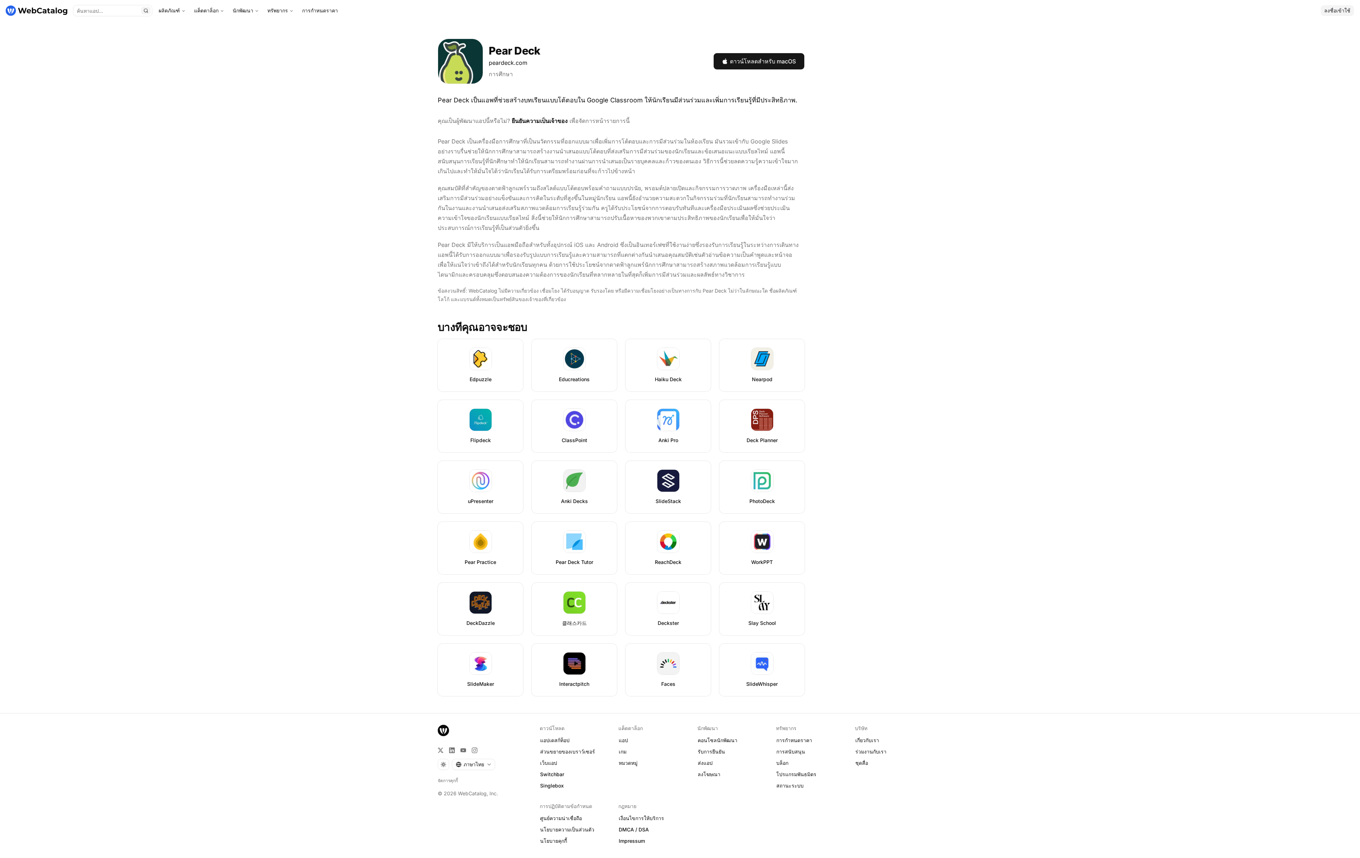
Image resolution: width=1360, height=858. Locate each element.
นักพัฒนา (243, 10)
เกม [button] (623, 752)
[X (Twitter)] (440, 750)
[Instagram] (474, 750)
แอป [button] (623, 740)
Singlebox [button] (552, 786)
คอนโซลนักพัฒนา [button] (717, 740)
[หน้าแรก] (36, 10)
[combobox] (473, 764)
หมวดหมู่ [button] (628, 763)
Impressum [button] (632, 841)
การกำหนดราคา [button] (794, 740)
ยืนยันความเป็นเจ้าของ (540, 120)
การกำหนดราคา (320, 10)
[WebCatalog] (443, 730)
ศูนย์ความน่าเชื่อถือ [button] (561, 818)
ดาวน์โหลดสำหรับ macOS (763, 61)
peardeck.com (508, 62)
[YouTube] (463, 750)
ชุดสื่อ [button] (861, 763)
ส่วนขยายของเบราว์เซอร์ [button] (567, 752)
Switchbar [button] (552, 774)
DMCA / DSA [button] (634, 829)
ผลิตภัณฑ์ (169, 10)
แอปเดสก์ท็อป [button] (555, 740)
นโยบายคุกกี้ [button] (553, 841)
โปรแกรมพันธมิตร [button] (796, 774)
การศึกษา (501, 74)
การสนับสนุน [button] (790, 752)
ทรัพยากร (277, 10)
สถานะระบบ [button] (790, 786)
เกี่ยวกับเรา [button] (867, 740)
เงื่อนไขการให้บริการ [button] (641, 818)
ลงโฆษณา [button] (709, 774)
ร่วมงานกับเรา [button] (870, 752)
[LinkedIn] (452, 750)
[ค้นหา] (146, 10)
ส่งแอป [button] (705, 763)
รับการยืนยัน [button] (711, 752)
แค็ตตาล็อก (206, 10)
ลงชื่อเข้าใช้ (1337, 10)
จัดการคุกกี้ (448, 780)
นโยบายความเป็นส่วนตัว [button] (567, 829)
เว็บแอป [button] (548, 763)
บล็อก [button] (782, 763)
